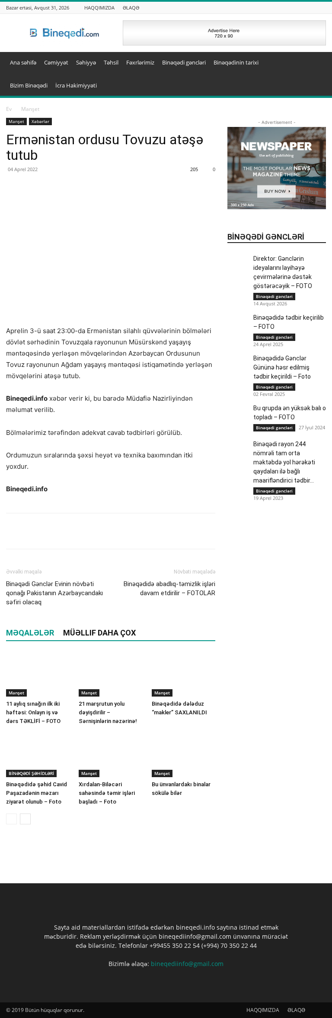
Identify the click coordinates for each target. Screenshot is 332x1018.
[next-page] (25, 819)
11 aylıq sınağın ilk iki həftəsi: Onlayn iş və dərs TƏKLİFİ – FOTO (33, 712)
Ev (9, 109)
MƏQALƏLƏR (30, 632)
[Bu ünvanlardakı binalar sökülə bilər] (183, 755)
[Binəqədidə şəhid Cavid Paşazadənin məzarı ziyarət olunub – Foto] (38, 755)
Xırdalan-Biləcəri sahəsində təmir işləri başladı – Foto (107, 793)
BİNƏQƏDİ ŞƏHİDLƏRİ (31, 773)
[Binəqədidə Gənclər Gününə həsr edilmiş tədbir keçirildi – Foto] (238, 365)
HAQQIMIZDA (99, 7)
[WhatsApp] (54, 531)
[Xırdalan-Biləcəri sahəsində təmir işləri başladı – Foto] (110, 755)
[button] (315, 62)
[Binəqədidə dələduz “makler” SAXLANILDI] (183, 675)
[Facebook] (14, 531)
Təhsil (111, 62)
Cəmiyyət (56, 62)
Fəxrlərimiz (140, 62)
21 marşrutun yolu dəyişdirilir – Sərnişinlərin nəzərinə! (108, 712)
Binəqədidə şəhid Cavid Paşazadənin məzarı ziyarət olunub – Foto (36, 793)
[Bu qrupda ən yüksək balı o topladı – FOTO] (238, 430)
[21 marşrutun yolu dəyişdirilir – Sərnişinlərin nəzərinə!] (110, 675)
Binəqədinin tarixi (236, 62)
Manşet (16, 121)
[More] (75, 531)
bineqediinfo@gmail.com (187, 964)
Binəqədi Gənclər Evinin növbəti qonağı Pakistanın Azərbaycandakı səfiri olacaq (54, 593)
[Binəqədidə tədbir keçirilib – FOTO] (238, 324)
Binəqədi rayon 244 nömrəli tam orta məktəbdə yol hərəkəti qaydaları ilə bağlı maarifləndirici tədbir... (284, 462)
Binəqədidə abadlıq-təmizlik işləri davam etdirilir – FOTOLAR (169, 588)
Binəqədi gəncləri (184, 62)
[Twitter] (34, 531)
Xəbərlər (40, 121)
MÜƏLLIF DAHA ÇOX (99, 632)
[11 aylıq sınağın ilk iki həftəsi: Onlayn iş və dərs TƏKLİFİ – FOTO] (38, 675)
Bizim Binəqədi (29, 85)
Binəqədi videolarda (301, 191)
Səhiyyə (86, 62)
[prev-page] (11, 819)
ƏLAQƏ (131, 7)
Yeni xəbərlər (310, 221)
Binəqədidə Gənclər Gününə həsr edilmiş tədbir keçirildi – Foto (282, 367)
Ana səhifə (23, 62)
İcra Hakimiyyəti (76, 85)
